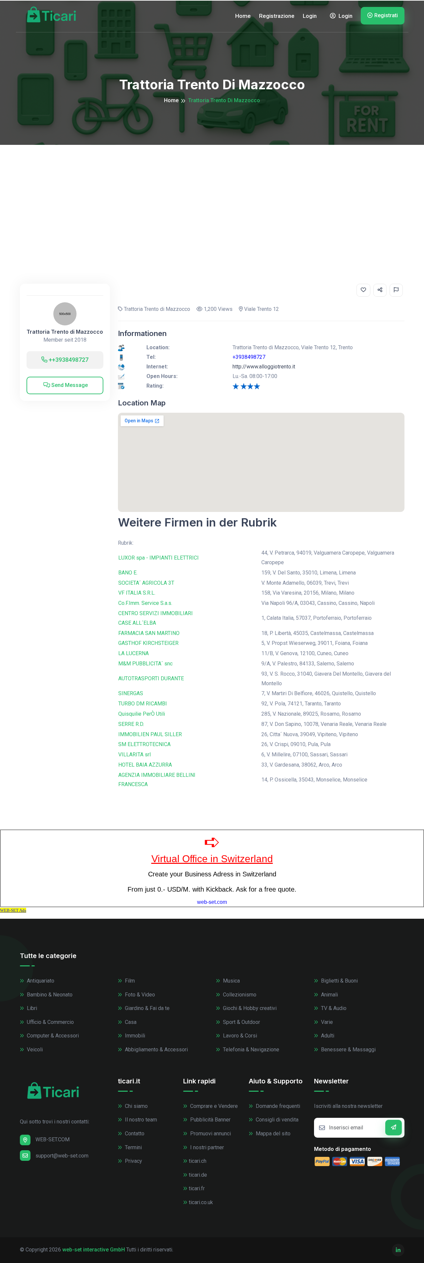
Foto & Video (139, 994)
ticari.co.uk (201, 1202)
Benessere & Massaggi (348, 1049)
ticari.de (198, 1175)
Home (243, 16)
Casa (130, 1022)
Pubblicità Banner (210, 1119)
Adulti (327, 1035)
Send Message (69, 385)
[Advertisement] (212, 194)
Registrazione (276, 16)
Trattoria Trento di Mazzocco (64, 332)
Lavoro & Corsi (239, 1035)
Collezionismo (239, 994)
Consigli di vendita (276, 1119)
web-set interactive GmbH (93, 1249)
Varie (326, 1022)
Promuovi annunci (210, 1133)
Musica (231, 981)
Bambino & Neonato (49, 994)
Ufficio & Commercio (50, 1022)
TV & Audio (333, 1008)
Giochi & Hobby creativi (249, 1008)
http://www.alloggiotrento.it (264, 366)
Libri (31, 1008)
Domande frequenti (277, 1106)
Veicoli (34, 1049)
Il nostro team (140, 1119)
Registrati (386, 15)
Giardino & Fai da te (147, 1008)
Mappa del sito (272, 1133)
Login (310, 16)
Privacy (133, 1161)
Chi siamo (136, 1106)
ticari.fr (197, 1188)
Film (129, 981)
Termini (133, 1147)
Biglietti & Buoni (339, 981)
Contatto (134, 1133)
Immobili (134, 1035)
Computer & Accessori (52, 1035)
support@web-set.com (61, 1156)
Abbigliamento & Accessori (156, 1049)
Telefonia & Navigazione (250, 1049)
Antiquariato (40, 981)
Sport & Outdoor (241, 1022)
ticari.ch (197, 1161)
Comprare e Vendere (213, 1106)
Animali (329, 994)
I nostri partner (206, 1147)
